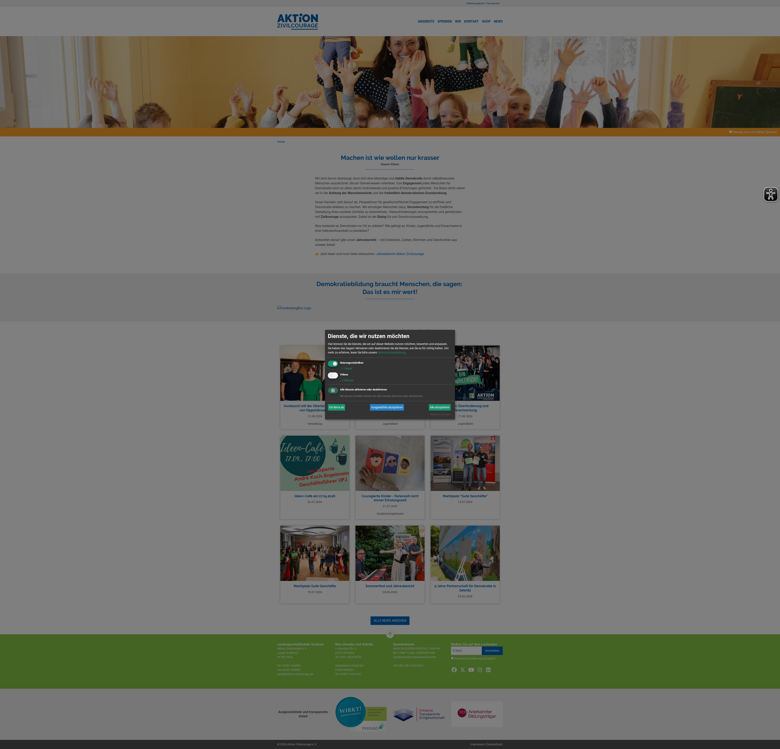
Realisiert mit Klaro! (440, 414)
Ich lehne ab (336, 407)
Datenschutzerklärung (391, 352)
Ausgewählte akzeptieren (387, 407)
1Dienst (346, 368)
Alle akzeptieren (440, 407)
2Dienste (347, 380)
